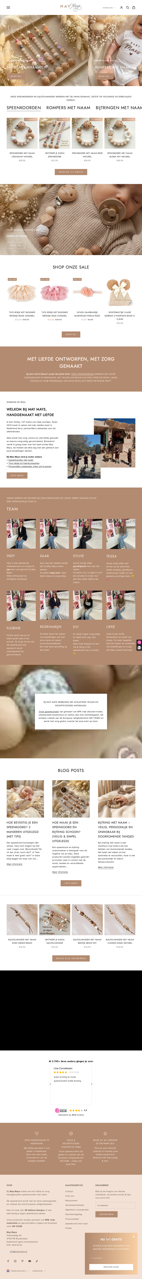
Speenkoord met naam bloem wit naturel (120, 155)
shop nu (104, 76)
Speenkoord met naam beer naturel (87, 155)
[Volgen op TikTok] (37, 1261)
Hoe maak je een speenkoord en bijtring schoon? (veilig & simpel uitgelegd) (66, 831)
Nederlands (108, 8)
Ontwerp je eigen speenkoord (54, 155)
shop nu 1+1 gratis (71, 172)
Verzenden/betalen (74, 1205)
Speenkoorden (24, 108)
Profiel (68, 1228)
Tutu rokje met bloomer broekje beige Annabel (22, 314)
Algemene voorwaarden (77, 1209)
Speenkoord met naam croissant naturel (22, 155)
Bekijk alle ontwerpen (71, 958)
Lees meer (17, 475)
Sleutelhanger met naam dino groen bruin (22, 941)
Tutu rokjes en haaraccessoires (23, 463)
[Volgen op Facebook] (8, 1261)
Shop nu (16, 76)
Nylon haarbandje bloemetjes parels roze (87, 314)
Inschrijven (111, 1267)
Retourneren (71, 1200)
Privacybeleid (72, 1219)
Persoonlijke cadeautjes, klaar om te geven (29, 466)
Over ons (69, 1196)
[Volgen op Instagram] (15, 1261)
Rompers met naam (68, 108)
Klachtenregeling (73, 1214)
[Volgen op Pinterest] (22, 1261)
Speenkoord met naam (76, 1223)
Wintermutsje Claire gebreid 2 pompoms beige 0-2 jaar (120, 315)
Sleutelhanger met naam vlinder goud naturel (120, 941)
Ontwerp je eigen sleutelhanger (54, 941)
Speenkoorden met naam (20, 460)
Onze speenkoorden (83, 374)
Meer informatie (14, 864)
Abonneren (106, 1214)
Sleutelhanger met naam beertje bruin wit (87, 941)
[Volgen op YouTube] (29, 1261)
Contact (69, 1191)
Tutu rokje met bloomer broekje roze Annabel (55, 314)
